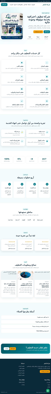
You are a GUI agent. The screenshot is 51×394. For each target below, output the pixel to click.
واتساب (6, 348)
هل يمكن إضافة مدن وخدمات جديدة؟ (40, 326)
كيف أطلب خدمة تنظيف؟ (42, 317)
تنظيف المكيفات (21, 375)
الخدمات (48, 382)
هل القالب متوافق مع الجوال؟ (41, 322)
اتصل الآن (4, 4)
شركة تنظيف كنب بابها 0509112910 (9, 284)
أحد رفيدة (17, 220)
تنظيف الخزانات (21, 373)
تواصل (48, 387)
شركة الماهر (46, 5)
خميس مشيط (40, 220)
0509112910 (22, 382)
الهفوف (23, 220)
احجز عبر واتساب (38, 31)
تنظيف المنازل (22, 366)
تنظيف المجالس (21, 370)
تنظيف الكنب (22, 368)
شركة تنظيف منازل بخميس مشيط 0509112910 (44, 285)
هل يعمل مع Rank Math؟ (42, 331)
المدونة (15, 4)
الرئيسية (33, 4)
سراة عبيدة (10, 220)
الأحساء (29, 220)
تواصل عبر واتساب (45, 371)
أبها (34, 220)
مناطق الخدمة (20, 4)
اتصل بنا (11, 4)
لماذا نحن (25, 4)
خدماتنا (29, 4)
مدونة (49, 384)
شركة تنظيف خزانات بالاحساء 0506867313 (26, 284)
